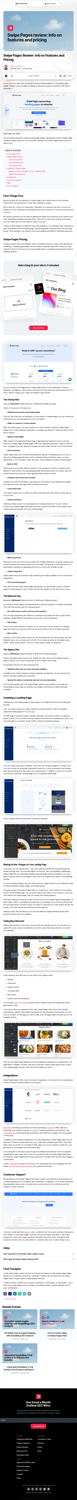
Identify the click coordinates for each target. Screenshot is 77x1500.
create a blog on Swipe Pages (25, 1166)
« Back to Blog (10, 1299)
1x (55, 76)
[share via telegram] (24, 1294)
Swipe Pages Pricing (14, 157)
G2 (36, 1232)
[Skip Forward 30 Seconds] (65, 76)
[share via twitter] (10, 1294)
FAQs (9, 183)
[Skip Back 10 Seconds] (61, 76)
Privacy (41, 1492)
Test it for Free (38, 328)
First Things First (13, 154)
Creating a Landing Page (16, 168)
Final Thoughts (12, 186)
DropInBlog (14, 1164)
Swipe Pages (8, 83)
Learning (19, 66)
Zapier (34, 1142)
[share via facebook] (5, 1294)
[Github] (48, 1489)
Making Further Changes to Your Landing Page (27, 171)
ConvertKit (34, 1130)
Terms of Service (31, 1492)
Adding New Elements (17, 174)
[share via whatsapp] (19, 1294)
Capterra (27, 1232)
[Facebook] (32, 1489)
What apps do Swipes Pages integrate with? (21, 1259)
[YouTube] (44, 1489)
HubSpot (50, 1128)
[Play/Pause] (6, 76)
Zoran (12, 66)
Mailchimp (7, 1128)
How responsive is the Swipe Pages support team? (23, 1254)
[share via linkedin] (15, 1294)
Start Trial (48, 1492)
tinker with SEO (20, 1003)
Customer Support (14, 180)
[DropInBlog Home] (20, 4)
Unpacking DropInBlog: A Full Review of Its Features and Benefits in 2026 (20, 1369)
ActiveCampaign (9, 1133)
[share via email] (29, 1294)
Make (9, 1142)
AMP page (31, 712)
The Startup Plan (15, 160)
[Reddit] (40, 1489)
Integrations (11, 177)
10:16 (70, 76)
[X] (36, 1489)
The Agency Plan (15, 165)
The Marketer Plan (16, 163)
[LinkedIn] (28, 1489)
